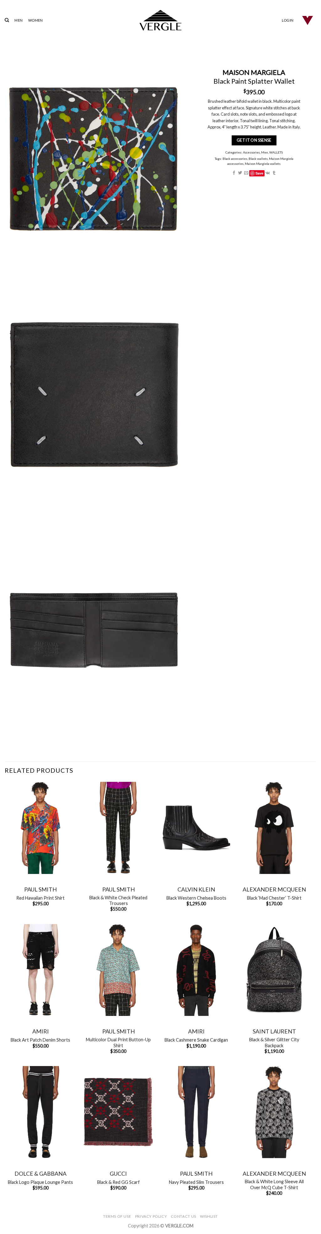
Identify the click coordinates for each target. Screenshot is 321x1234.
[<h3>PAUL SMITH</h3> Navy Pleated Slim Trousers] (196, 1112)
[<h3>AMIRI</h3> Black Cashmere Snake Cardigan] (196, 970)
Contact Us (183, 1216)
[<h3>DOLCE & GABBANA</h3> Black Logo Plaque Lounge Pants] (40, 1112)
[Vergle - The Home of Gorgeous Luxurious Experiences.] (160, 20)
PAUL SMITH (40, 889)
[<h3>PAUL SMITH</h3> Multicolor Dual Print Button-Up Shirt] (118, 970)
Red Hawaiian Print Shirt (40, 898)
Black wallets (258, 158)
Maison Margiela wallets (263, 163)
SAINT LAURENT (274, 1031)
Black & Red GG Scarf (118, 1182)
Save (259, 173)
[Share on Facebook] (234, 173)
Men (264, 152)
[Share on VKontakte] (268, 173)
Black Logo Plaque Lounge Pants (40, 1182)
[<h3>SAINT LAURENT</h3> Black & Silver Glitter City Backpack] (274, 970)
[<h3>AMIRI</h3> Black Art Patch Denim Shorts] (40, 970)
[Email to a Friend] (246, 173)
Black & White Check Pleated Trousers (118, 900)
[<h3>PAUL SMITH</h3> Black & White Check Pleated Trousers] (118, 828)
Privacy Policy (151, 1216)
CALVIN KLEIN (196, 889)
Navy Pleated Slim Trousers (196, 1182)
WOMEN (35, 20)
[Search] (7, 20)
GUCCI (118, 1173)
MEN (18, 20)
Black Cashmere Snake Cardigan (196, 1040)
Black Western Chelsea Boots (196, 898)
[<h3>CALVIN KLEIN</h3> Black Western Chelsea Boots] (196, 828)
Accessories (251, 152)
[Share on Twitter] (240, 173)
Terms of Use (117, 1216)
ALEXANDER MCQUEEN (274, 889)
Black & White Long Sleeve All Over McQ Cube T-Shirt (274, 1184)
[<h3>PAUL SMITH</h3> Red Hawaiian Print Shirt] (40, 828)
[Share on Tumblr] (274, 173)
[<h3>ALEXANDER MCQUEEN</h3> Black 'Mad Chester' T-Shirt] (274, 828)
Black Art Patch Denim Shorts (40, 1040)
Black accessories (235, 158)
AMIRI (40, 1031)
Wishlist (209, 1216)
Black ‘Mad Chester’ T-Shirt (274, 898)
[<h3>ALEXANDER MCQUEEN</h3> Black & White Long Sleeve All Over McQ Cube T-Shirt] (274, 1112)
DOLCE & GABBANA (40, 1173)
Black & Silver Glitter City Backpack (274, 1042)
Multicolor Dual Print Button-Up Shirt (118, 1042)
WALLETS (276, 152)
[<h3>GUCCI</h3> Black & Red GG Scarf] (118, 1112)
